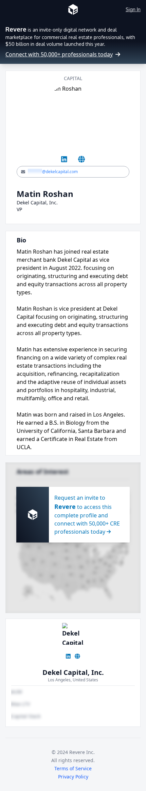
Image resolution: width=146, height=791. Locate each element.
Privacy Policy (73, 776)
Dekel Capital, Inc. (73, 672)
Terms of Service (73, 768)
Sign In (133, 9)
